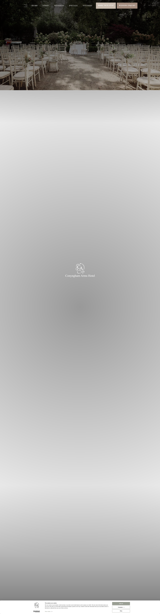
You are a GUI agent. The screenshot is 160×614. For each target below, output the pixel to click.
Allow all (121, 603)
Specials (73, 6)
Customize (120, 607)
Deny (121, 610)
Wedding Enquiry (127, 5)
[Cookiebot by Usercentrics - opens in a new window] (36, 611)
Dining (46, 6)
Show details (48, 611)
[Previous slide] (2, 307)
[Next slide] (157, 307)
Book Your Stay (106, 5)
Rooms (35, 6)
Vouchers (87, 6)
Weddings (59, 6)
